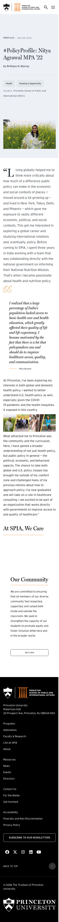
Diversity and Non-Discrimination (22, 818)
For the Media (11, 795)
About (6, 749)
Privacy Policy (11, 824)
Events (7, 772)
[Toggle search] (46, 7)
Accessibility (10, 812)
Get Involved (10, 801)
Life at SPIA (10, 742)
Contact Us (9, 789)
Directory (9, 778)
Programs (9, 723)
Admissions (10, 729)
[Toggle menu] (53, 7)
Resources (9, 759)
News (6, 765)
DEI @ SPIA (29, 653)
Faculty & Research (14, 736)
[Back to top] (52, 866)
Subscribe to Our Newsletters (29, 837)
